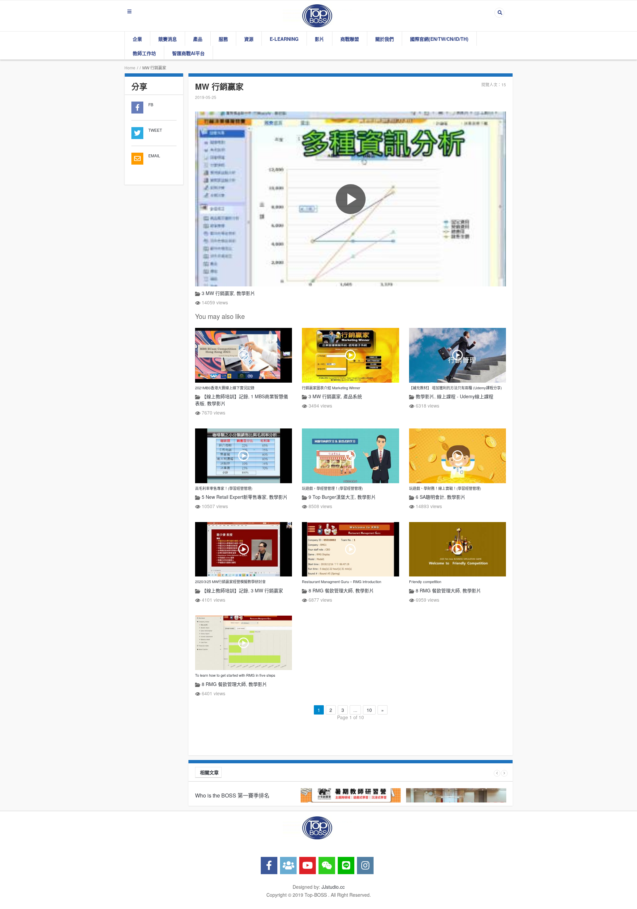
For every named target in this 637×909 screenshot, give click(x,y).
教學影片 (246, 293)
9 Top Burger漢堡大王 (332, 496)
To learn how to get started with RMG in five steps (235, 675)
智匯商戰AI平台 (188, 53)
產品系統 (352, 396)
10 (369, 710)
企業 (137, 39)
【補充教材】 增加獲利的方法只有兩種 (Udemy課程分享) (455, 387)
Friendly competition (425, 581)
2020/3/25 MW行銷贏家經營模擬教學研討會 (230, 581)
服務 (223, 39)
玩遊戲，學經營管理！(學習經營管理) (332, 488)
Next (504, 773)
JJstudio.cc (333, 886)
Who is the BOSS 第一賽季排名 (232, 795)
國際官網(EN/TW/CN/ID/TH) (439, 39)
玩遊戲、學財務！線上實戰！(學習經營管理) (445, 488)
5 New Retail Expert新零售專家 (234, 496)
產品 (197, 39)
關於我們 (384, 39)
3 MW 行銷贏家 (218, 293)
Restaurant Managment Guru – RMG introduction (341, 581)
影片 (319, 39)
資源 (248, 39)
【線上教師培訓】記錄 (225, 396)
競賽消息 (167, 39)
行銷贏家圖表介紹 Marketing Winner (331, 387)
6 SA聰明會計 (430, 496)
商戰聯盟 (349, 39)
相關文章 (209, 772)
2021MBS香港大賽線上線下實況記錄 (224, 387)
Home (129, 67)
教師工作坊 (144, 53)
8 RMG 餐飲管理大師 (331, 590)
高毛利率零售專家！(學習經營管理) (223, 488)
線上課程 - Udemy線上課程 (465, 396)
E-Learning (284, 39)
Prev (497, 773)
